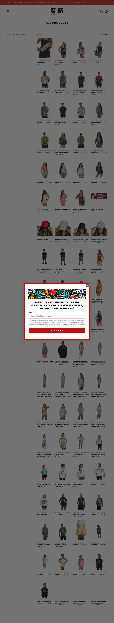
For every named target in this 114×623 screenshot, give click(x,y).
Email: (32, 312)
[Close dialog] (88, 285)
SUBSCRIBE (57, 330)
